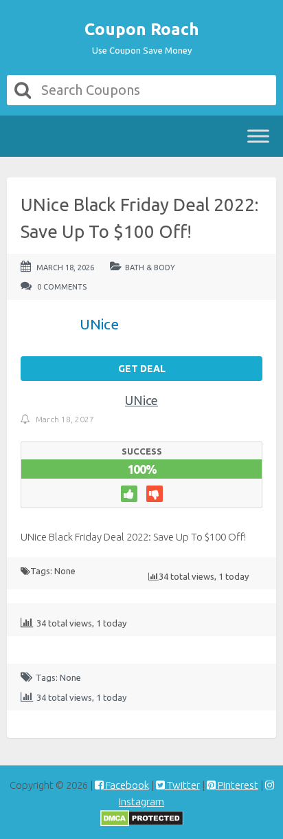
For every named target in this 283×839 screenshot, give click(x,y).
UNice (141, 400)
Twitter (182, 785)
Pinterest (237, 785)
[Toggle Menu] (258, 135)
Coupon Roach (141, 29)
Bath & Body (150, 267)
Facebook (126, 785)
